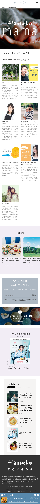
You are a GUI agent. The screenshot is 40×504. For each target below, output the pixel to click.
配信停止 (34, 295)
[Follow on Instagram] (9, 469)
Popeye (35, 489)
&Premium (10, 491)
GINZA (26, 489)
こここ (28, 491)
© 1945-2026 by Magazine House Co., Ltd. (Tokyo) (20, 486)
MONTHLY (27, 387)
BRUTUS (8, 489)
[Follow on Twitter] (18, 469)
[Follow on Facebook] (13, 469)
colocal (18, 491)
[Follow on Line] (26, 469)
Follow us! (20, 321)
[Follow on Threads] (31, 469)
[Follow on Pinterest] (22, 469)
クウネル (30, 489)
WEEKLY (19, 387)
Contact (20, 483)
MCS (31, 491)
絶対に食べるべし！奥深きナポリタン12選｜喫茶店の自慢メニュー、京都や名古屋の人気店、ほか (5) (22, 498)
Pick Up (20, 233)
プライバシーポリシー (21, 299)
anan (4, 489)
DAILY (11, 387)
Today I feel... (9, 495)
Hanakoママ (23, 491)
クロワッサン (21, 489)
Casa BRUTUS (14, 489)
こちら (23, 59)
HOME (3, 7)
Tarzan (14, 491)
